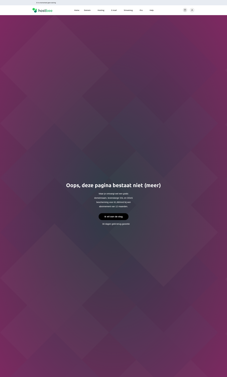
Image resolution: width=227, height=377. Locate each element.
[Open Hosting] (106, 10)
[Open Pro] (144, 10)
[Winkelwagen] (185, 10)
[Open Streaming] (134, 10)
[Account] (192, 10)
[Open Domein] (92, 10)
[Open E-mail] (118, 10)
